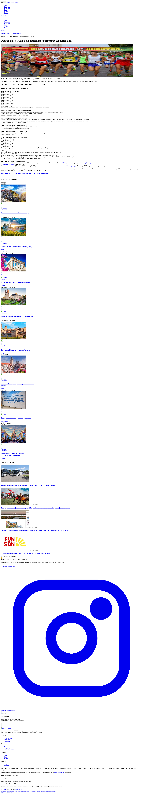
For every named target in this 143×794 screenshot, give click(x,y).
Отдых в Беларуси (9, 749)
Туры (5, 5)
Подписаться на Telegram (10, 566)
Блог (5, 10)
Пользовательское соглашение (27, 791)
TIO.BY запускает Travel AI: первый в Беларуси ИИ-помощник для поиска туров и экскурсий (34, 530)
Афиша (6, 13)
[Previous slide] (2, 183)
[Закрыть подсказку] (1, 712)
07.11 (2, 319)
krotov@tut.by (71, 166)
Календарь (7, 8)
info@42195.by (87, 163)
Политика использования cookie (46, 791)
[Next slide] (4, 183)
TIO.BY (4, 789)
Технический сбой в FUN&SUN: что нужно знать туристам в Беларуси (26, 553)
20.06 (5, 319)
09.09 (5, 216)
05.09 (2, 389)
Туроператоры (8, 739)
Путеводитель (8, 738)
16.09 (2, 249)
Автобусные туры (9, 746)
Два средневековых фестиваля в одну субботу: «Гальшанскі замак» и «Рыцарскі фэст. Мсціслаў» (35, 508)
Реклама (6, 765)
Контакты (7, 758)
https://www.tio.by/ (59, 772)
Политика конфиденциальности (10, 791)
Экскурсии (7, 7)
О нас (5, 755)
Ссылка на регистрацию (7, 164)
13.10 (2, 353)
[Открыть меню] (3, 2)
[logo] (12, 2)
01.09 (2, 421)
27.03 (2, 458)
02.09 (2, 216)
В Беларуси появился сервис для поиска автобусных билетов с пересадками (28, 485)
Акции (6, 11)
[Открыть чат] (1, 724)
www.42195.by (63, 163)
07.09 (8, 421)
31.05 (5, 458)
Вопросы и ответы (9, 764)
